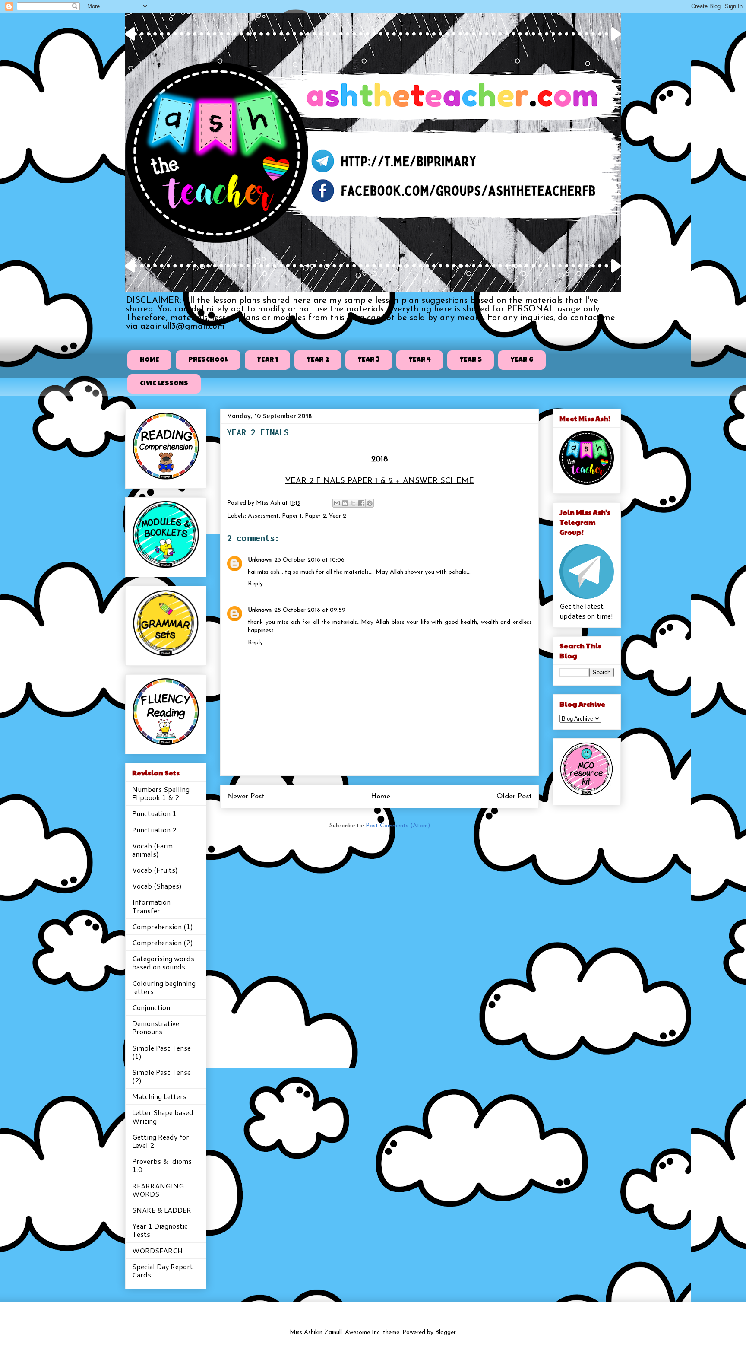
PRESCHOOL (208, 360)
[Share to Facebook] (361, 503)
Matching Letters (159, 1096)
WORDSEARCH (157, 1250)
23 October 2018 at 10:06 (309, 560)
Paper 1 (292, 516)
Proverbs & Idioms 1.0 (162, 1165)
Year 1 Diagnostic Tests (160, 1230)
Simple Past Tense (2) (161, 1076)
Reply (255, 584)
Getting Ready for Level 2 (160, 1141)
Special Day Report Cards (162, 1270)
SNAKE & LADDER (161, 1210)
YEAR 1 (267, 360)
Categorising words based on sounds (163, 962)
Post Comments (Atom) (398, 826)
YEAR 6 (522, 360)
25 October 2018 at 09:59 (309, 610)
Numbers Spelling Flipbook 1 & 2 (161, 793)
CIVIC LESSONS (164, 384)
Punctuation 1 (154, 813)
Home (380, 796)
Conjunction (151, 1007)
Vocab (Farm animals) (152, 850)
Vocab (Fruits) (155, 870)
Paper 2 (315, 516)
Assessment (263, 516)
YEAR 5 (471, 360)
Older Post (514, 796)
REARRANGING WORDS (158, 1190)
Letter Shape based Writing (162, 1116)
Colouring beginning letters (164, 987)
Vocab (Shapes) (157, 886)
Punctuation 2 (154, 830)
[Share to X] (353, 503)
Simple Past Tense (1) (161, 1052)
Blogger (445, 1332)
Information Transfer (151, 906)
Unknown (260, 560)
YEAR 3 (369, 360)
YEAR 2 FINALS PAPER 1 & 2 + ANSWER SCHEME (379, 481)
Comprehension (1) (162, 926)
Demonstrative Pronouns (155, 1027)
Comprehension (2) (162, 942)
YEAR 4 (420, 360)
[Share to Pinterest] (369, 503)
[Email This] (336, 503)
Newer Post (246, 796)
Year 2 (337, 516)
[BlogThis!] (345, 503)
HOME (149, 360)
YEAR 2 (318, 360)
